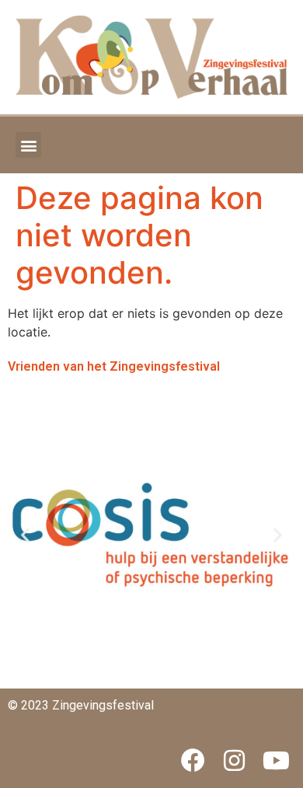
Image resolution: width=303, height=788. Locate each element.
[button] (28, 145)
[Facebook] (192, 760)
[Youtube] (275, 760)
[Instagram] (234, 760)
